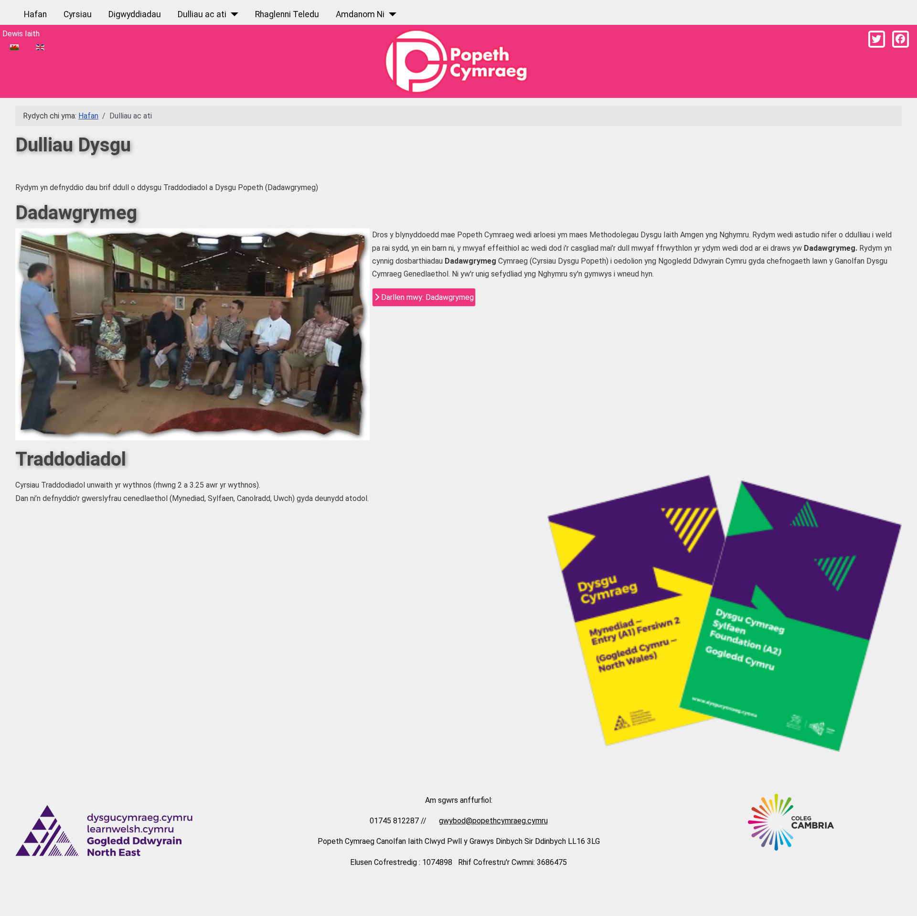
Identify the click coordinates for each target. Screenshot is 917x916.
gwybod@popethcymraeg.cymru (493, 820)
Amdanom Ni (360, 14)
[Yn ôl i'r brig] (900, 897)
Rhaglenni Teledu (287, 14)
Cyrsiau (78, 14)
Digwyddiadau (134, 14)
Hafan (35, 14)
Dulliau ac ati (202, 14)
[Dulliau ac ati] (232, 14)
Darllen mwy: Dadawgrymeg (426, 297)
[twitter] (876, 39)
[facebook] (900, 39)
